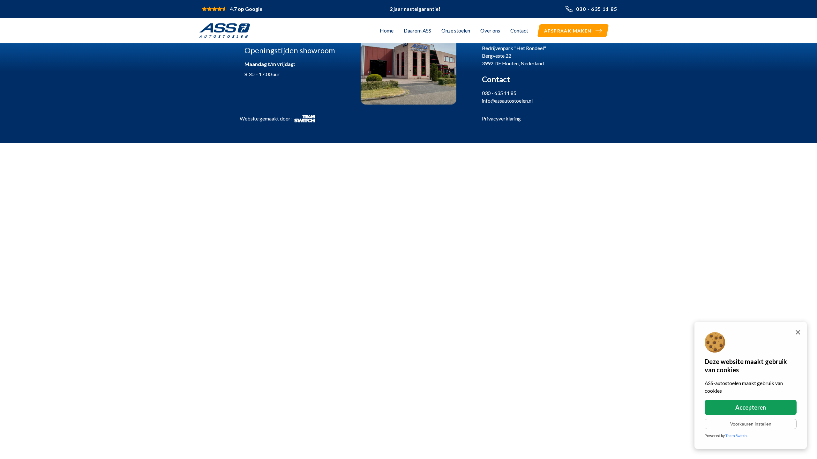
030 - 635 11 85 (596, 9)
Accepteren (750, 407)
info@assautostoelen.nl (507, 101)
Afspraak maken (568, 30)
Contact (519, 30)
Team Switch (736, 435)
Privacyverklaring (501, 118)
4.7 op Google (246, 9)
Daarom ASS (417, 30)
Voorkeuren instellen (750, 423)
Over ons (490, 30)
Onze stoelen (455, 30)
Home (387, 30)
